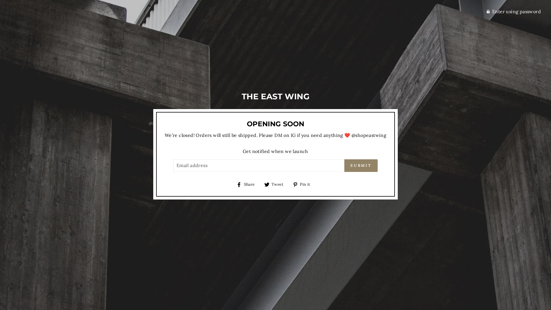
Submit (361, 165)
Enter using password (516, 11)
